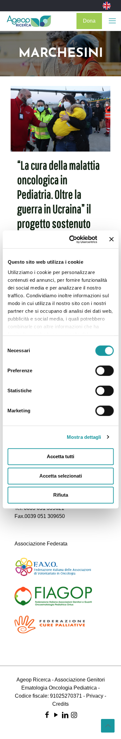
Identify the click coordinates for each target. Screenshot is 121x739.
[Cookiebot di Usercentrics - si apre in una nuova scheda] (72, 239)
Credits (60, 704)
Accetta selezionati (60, 476)
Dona (89, 21)
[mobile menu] (112, 21)
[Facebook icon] (47, 715)
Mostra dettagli (84, 437)
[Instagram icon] (74, 715)
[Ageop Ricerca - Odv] (29, 21)
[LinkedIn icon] (65, 715)
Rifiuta (60, 495)
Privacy (94, 696)
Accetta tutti (60, 456)
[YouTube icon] (56, 715)
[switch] (104, 370)
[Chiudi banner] (111, 239)
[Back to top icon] (108, 726)
